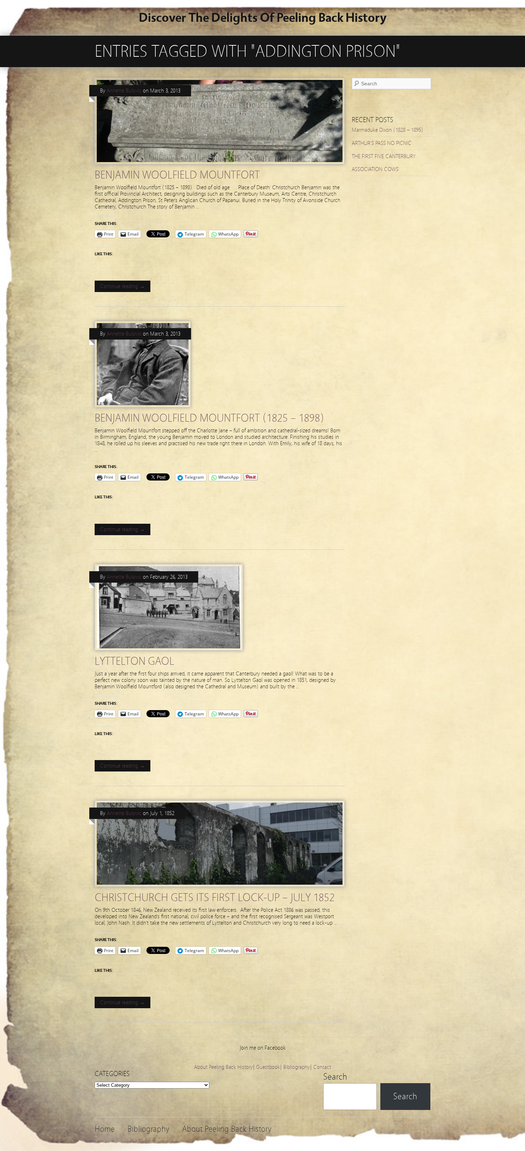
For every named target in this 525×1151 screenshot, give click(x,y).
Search (335, 1076)
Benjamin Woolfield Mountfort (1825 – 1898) (209, 418)
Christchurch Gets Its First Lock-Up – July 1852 (215, 897)
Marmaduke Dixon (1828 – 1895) (387, 130)
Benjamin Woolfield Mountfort (177, 175)
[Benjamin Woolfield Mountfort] (220, 166)
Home (105, 1129)
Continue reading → (122, 286)
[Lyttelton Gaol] (169, 652)
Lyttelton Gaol (134, 661)
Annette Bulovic (124, 90)
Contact (322, 1067)
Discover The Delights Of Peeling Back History (262, 17)
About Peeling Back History (223, 1067)
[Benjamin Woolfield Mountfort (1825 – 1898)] (143, 409)
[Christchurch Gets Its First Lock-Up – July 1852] (220, 888)
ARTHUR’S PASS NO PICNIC (381, 143)
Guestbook (268, 1067)
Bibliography (296, 1067)
